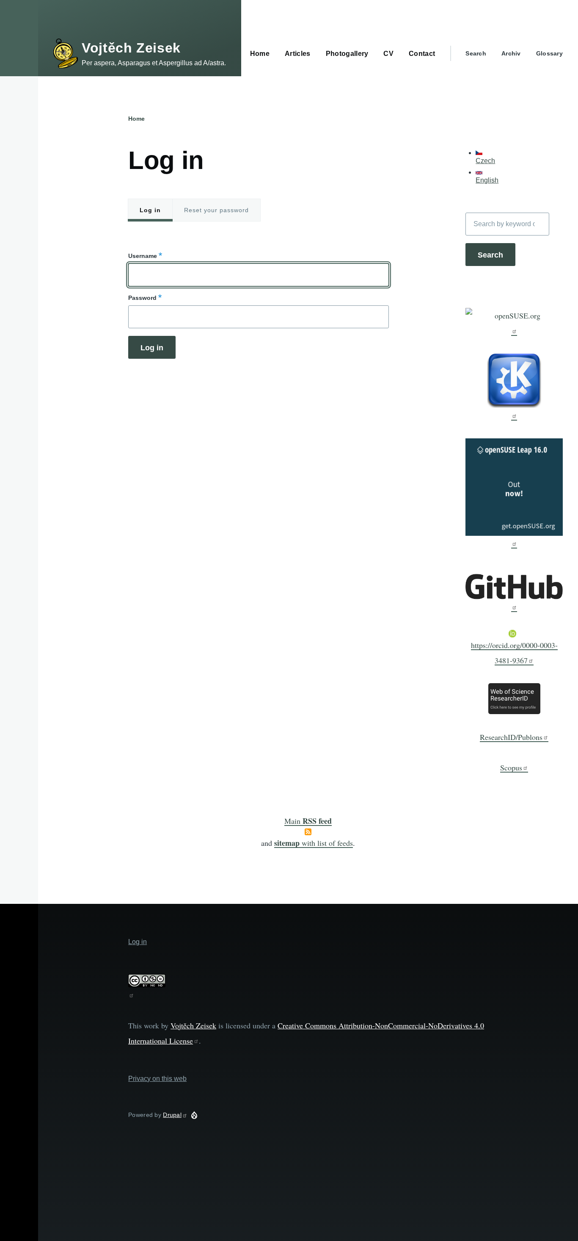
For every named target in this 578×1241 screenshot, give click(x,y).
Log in (150, 210)
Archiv (511, 53)
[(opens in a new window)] (514, 322)
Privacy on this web (157, 1078)
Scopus (511, 767)
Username (142, 255)
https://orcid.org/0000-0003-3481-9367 (514, 652)
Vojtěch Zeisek (131, 47)
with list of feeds (313, 843)
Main (308, 821)
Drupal (172, 1114)
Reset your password (216, 210)
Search (475, 53)
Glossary (549, 53)
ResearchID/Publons (511, 737)
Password (142, 297)
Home (136, 118)
